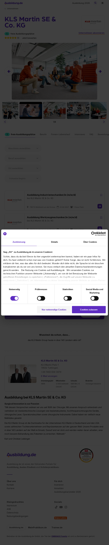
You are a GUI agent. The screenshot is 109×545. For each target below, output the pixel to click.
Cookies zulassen (89, 309)
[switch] (41, 298)
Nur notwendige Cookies (54, 309)
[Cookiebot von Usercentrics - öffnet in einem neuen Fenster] (93, 234)
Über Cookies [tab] (90, 242)
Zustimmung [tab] (19, 242)
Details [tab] (54, 242)
